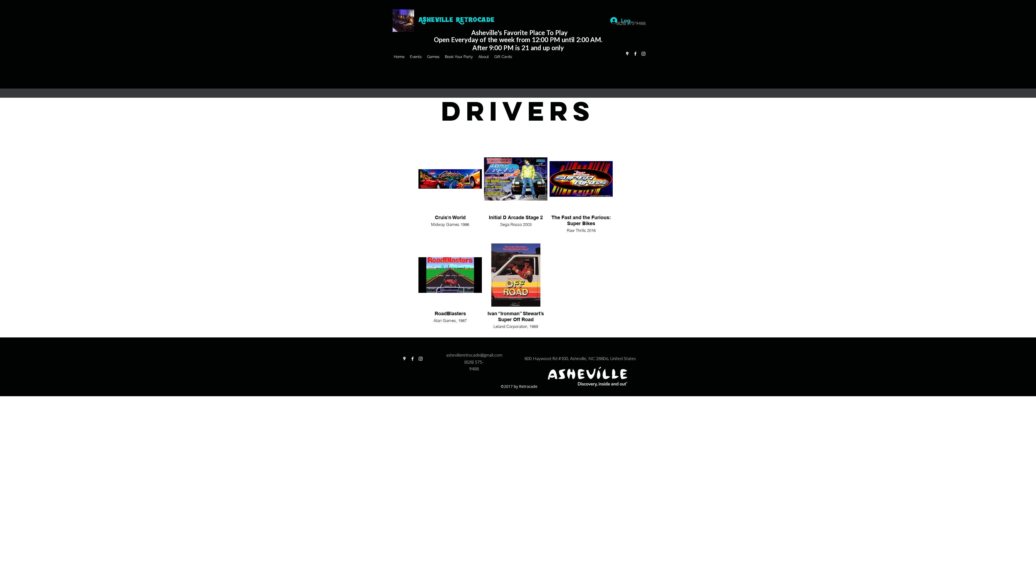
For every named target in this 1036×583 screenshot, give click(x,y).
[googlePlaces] (627, 53)
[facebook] (635, 53)
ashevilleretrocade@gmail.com (474, 355)
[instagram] (643, 53)
